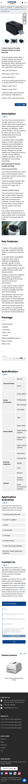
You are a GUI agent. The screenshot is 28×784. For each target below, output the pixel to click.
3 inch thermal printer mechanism (11, 725)
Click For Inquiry (8, 768)
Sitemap (14, 779)
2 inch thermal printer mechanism (11, 722)
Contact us (19, 104)
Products (9, 7)
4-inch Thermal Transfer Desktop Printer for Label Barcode (14, 9)
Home (2, 7)
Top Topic (19, 779)
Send (14, 642)
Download (4, 745)
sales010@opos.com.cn (11, 708)
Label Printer (19, 7)
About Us (3, 739)
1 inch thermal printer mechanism (11, 719)
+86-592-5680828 (9, 705)
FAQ (2, 751)
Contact (3, 748)
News (2, 742)
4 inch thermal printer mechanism (11, 728)
